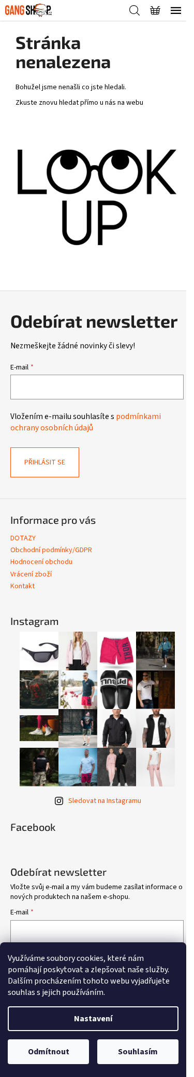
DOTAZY (23, 538)
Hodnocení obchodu (41, 562)
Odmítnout (48, 1051)
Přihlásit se (44, 462)
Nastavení (93, 1018)
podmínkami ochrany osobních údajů (85, 422)
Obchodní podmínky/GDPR (51, 550)
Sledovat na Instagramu (104, 801)
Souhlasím (138, 1051)
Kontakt (22, 586)
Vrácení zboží (31, 574)
